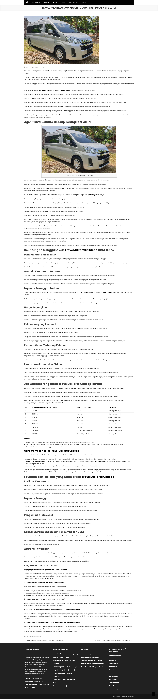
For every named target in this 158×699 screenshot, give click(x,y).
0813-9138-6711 (37, 678)
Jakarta (38, 636)
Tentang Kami (73, 2)
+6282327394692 (65, 90)
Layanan (46, 2)
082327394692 (44, 90)
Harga (63, 2)
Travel (42, 67)
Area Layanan (35, 2)
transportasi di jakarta (92, 195)
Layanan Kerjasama (128, 696)
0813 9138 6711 (117, 696)
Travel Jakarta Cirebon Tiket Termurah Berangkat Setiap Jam (111, 640)
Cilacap (33, 636)
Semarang (72, 667)
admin (28, 67)
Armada (55, 2)
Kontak (84, 2)
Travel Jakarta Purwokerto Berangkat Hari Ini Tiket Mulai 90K (45, 640)
